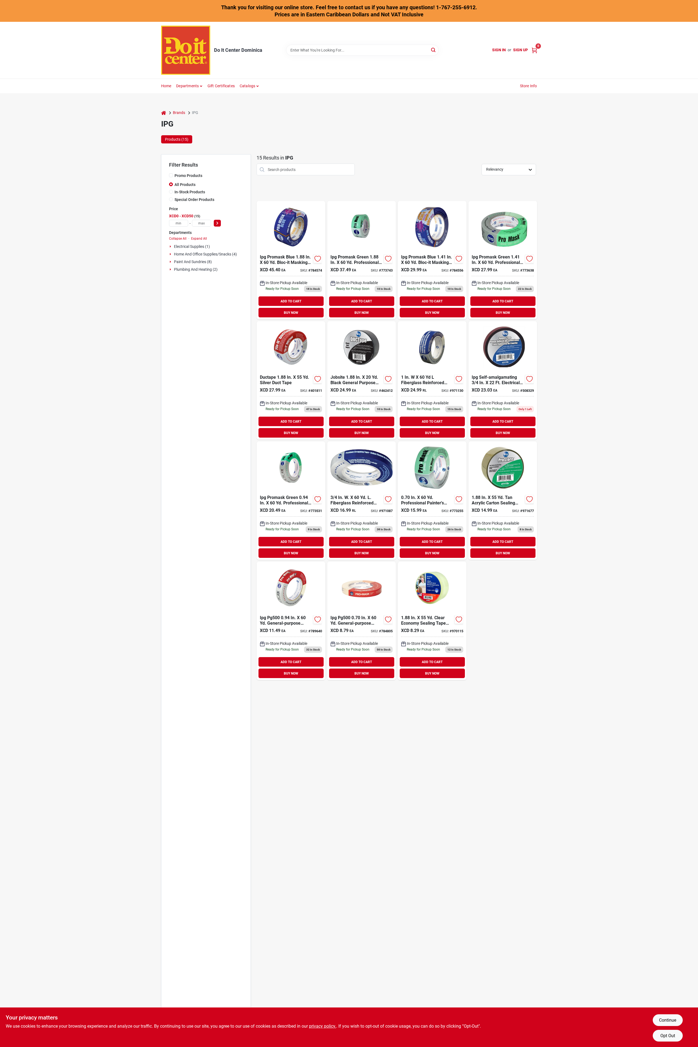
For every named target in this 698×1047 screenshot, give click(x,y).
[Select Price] (217, 223)
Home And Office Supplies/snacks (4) (205, 254)
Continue (667, 1020)
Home (166, 86)
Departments (187, 86)
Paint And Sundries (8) (193, 262)
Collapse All (177, 238)
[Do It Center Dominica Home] (185, 50)
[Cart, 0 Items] (534, 50)
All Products (184, 184)
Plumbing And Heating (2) (196, 269)
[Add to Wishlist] (317, 258)
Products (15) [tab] (176, 139)
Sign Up (520, 50)
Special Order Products (194, 199)
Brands (179, 112)
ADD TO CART (291, 301)
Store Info (528, 86)
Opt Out (667, 1035)
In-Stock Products (189, 192)
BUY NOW (291, 313)
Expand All (199, 238)
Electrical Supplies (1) (192, 246)
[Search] (434, 49)
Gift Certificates (221, 86)
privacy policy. (322, 1026)
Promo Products (188, 175)
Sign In (499, 50)
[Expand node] (171, 246)
